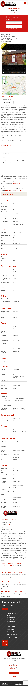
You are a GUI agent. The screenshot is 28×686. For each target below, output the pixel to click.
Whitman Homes (12, 637)
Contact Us (14, 673)
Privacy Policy (16, 183)
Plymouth (18, 563)
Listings (9, 563)
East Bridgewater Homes (14, 634)
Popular (5, 608)
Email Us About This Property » (10, 519)
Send (3, 186)
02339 (11, 565)
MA (13, 563)
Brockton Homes (12, 631)
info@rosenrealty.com (14, 8)
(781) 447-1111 (14, 10)
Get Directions (7, 102)
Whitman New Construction (11, 616)
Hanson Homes (11, 613)
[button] (14, 26)
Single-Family (11, 626)
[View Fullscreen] (4, 84)
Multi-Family (10, 629)
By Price (5, 644)
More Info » (5, 521)
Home (3, 563)
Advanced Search (12, 28)
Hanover (6, 565)
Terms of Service (19, 190)
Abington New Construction (11, 620)
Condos (9, 623)
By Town (5, 641)
